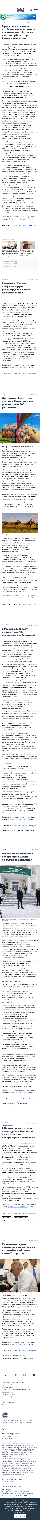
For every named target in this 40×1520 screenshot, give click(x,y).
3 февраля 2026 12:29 (32, 1123)
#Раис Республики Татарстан (13, 1355)
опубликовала (27, 1305)
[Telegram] (15, 1375)
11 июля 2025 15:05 (32, 1240)
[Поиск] (3, 10)
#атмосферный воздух (26, 1221)
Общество (5, 22)
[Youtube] (34, 1375)
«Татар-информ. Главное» (18, 219)
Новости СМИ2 (10, 264)
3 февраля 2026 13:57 (32, 850)
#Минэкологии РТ (21, 1217)
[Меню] (36, 10)
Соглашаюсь (20, 1516)
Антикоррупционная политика (11, 1486)
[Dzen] (24, 1375)
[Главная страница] (21, 10)
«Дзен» (24, 225)
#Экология (6, 1217)
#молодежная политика (26, 830)
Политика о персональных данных (13, 1483)
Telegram (32, 225)
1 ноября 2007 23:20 (32, 22)
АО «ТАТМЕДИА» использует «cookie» (13, 1490)
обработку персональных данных (15, 1508)
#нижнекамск (22, 1103)
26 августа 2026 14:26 (32, 625)
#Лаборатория (8, 830)
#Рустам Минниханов (10, 1358)
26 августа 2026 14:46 (32, 394)
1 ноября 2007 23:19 (32, 279)
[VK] (6, 1375)
